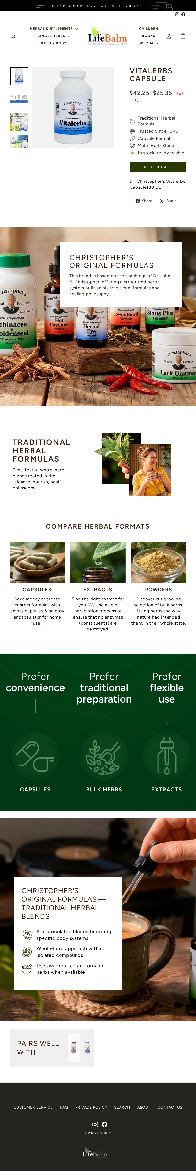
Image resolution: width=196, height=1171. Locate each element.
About (143, 1107)
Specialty (149, 43)
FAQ (64, 1107)
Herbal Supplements (52, 29)
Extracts (98, 590)
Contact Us (170, 1107)
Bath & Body (53, 43)
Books (148, 36)
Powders (159, 590)
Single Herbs (52, 36)
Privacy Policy (91, 1107)
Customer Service (33, 1107)
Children (148, 29)
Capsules (37, 590)
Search (122, 1107)
